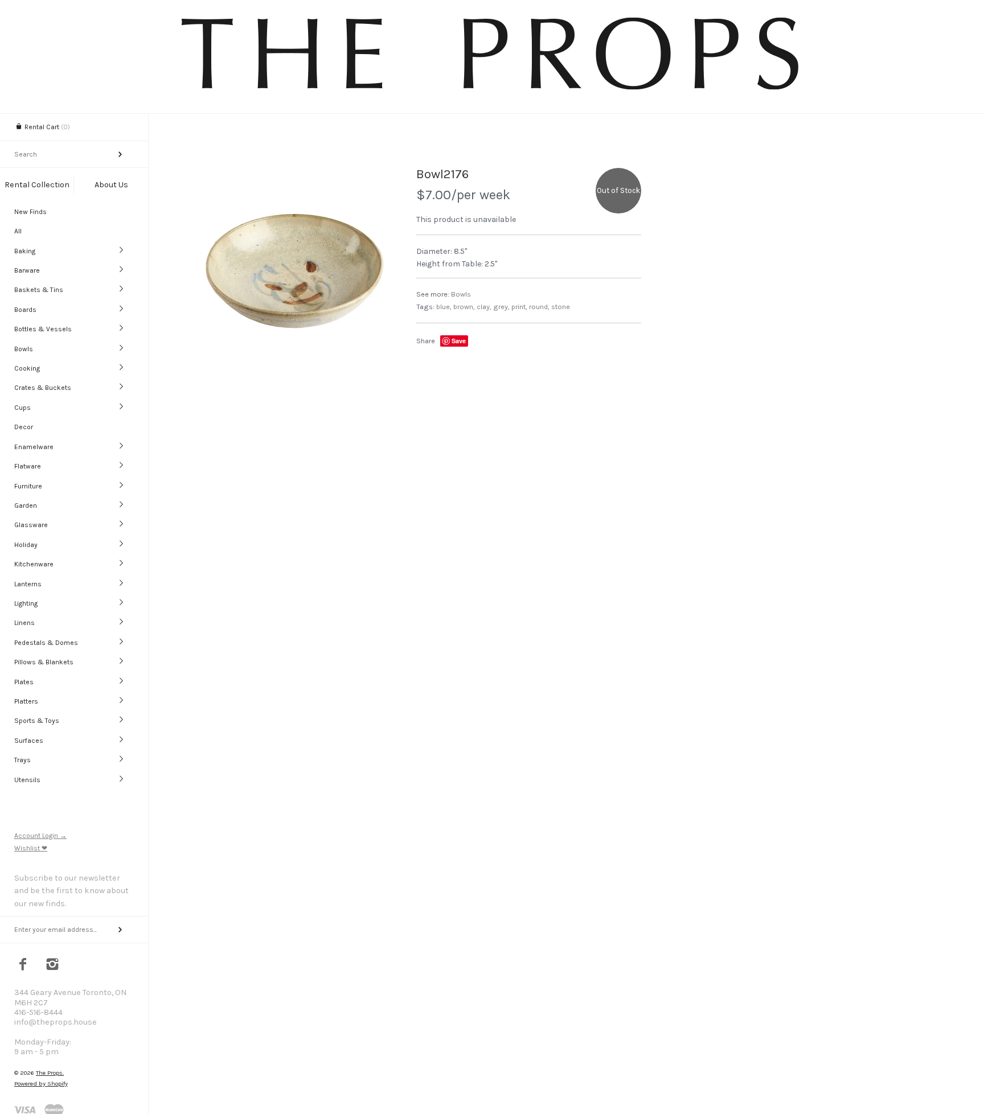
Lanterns (28, 584)
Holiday (26, 545)
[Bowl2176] (292, 269)
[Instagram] (53, 965)
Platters (26, 701)
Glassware (31, 525)
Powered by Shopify (41, 1083)
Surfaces (28, 741)
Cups (22, 408)
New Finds (30, 212)
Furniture (28, 486)
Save (459, 340)
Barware (27, 270)
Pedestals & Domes (46, 643)
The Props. (50, 1072)
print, (519, 306)
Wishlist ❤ (30, 848)
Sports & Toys (36, 721)
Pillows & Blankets (43, 662)
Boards (25, 310)
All (18, 231)
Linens (24, 623)
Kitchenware (34, 564)
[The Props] (492, 91)
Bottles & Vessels (43, 329)
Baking (24, 251)
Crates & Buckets (42, 388)
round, (539, 306)
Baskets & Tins (38, 290)
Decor (23, 427)
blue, (444, 306)
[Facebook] (23, 965)
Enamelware (34, 447)
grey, (501, 306)
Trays (22, 760)
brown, (464, 306)
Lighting (26, 603)
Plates (24, 682)
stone (560, 306)
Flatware (27, 466)
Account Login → (40, 836)
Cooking (27, 368)
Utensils (27, 780)
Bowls (23, 349)
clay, (484, 306)
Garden (25, 505)
